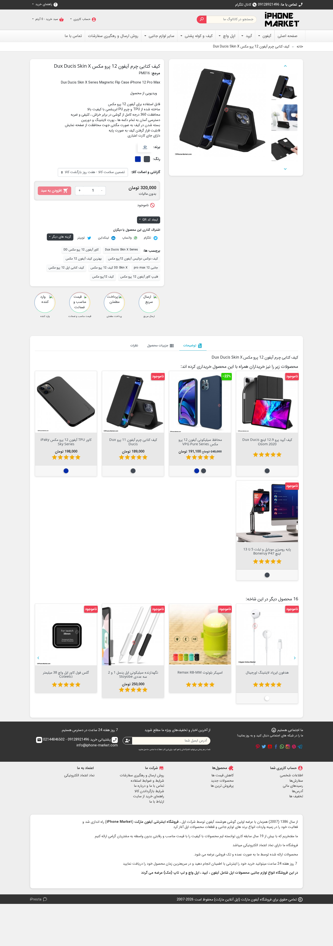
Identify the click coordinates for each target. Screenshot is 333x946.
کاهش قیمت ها (222, 775)
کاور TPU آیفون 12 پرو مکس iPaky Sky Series (65, 441)
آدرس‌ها (297, 791)
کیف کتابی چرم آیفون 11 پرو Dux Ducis (133, 441)
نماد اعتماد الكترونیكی (79, 775)
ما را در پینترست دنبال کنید (257, 746)
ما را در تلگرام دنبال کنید (300, 746)
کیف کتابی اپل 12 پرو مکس (66, 267)
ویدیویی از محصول (143, 93)
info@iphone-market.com (77, 743)
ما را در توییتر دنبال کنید (263, 746)
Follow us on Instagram (288, 746)
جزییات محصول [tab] (161, 345)
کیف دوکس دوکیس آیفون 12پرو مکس (133, 258)
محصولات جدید (222, 781)
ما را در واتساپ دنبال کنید (281, 746)
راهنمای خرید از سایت (148, 796)
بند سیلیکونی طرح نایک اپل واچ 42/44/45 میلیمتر (200, 674)
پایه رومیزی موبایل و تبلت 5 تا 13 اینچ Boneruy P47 (267, 551)
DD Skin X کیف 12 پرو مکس (108, 267)
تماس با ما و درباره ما (149, 786)
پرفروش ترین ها (222, 786)
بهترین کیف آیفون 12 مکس (84, 258)
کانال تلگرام (246, 5)
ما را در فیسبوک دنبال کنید (276, 746)
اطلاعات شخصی (291, 775)
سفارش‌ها (296, 781)
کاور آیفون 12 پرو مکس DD (81, 249)
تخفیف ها (296, 796)
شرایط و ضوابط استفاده (147, 781)
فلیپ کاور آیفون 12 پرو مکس (139, 276)
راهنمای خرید (46, 4)
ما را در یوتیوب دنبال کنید (270, 746)
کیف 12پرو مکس (103, 276)
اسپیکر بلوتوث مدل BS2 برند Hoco (133, 672)
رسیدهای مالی (293, 786)
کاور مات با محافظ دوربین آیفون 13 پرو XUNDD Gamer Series (267, 674)
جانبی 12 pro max (146, 267)
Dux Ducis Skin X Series (121, 249)
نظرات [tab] (134, 345)
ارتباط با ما (156, 802)
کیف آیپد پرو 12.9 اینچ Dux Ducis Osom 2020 (267, 441)
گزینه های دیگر (61, 236)
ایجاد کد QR (149, 219)
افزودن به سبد (54, 191)
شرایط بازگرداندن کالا (149, 791)
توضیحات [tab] (193, 345)
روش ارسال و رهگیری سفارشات (142, 775)
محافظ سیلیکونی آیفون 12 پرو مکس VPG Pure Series (200, 441)
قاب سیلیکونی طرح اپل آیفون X (66, 672)
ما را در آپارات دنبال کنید (294, 746)
